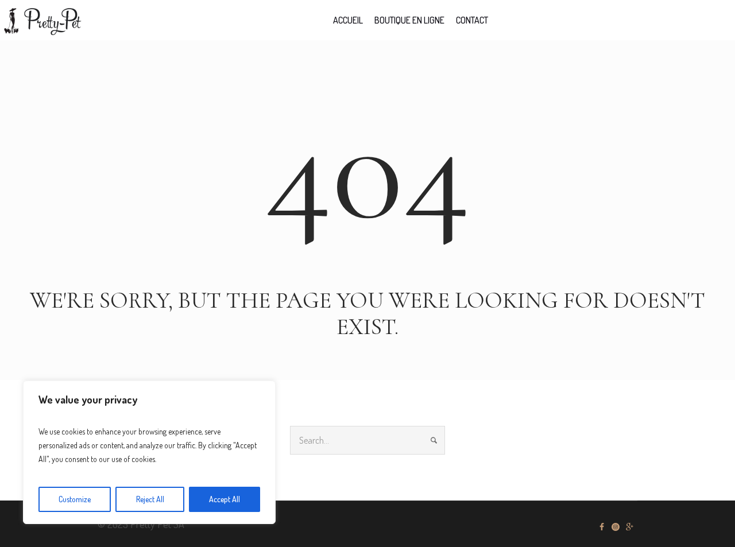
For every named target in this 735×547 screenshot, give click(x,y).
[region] (149, 452)
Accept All (224, 499)
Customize (75, 499)
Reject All (150, 499)
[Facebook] (602, 527)
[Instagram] (615, 527)
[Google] (629, 527)
